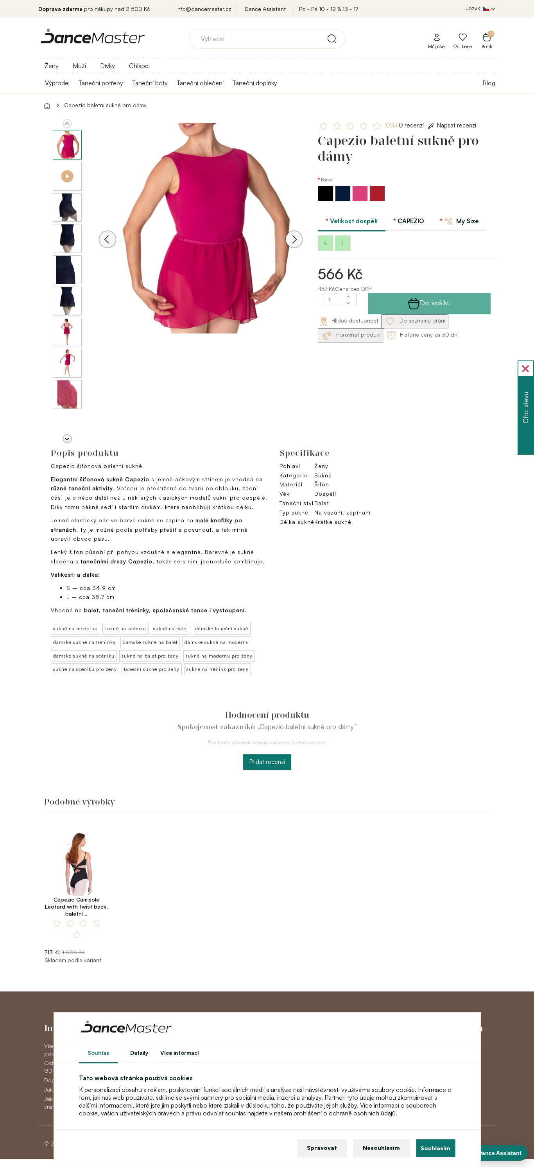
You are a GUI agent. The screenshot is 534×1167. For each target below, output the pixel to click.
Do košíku (435, 302)
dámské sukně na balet (150, 642)
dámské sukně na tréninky (84, 642)
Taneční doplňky (254, 83)
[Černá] (326, 199)
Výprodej (57, 83)
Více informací (179, 1052)
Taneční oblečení (200, 83)
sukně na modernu (75, 628)
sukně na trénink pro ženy (217, 669)
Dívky (107, 66)
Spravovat (322, 1147)
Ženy (52, 66)
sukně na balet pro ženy (150, 656)
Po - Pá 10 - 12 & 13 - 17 (328, 8)
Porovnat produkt (358, 334)
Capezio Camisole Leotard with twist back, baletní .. (76, 906)
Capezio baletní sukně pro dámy (105, 105)
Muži (79, 66)
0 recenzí (404, 125)
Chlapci (139, 66)
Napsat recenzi (456, 125)
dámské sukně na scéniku (84, 656)
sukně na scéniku (125, 628)
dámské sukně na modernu (217, 642)
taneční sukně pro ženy (151, 669)
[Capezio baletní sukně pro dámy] (200, 228)
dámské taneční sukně (221, 628)
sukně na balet (170, 628)
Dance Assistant (265, 8)
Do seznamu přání (421, 320)
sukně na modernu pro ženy (219, 656)
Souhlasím (435, 1148)
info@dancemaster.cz (203, 8)
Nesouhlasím (381, 1147)
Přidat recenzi (267, 761)
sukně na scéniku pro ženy (85, 669)
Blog (488, 83)
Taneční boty (150, 83)
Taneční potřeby (100, 83)
